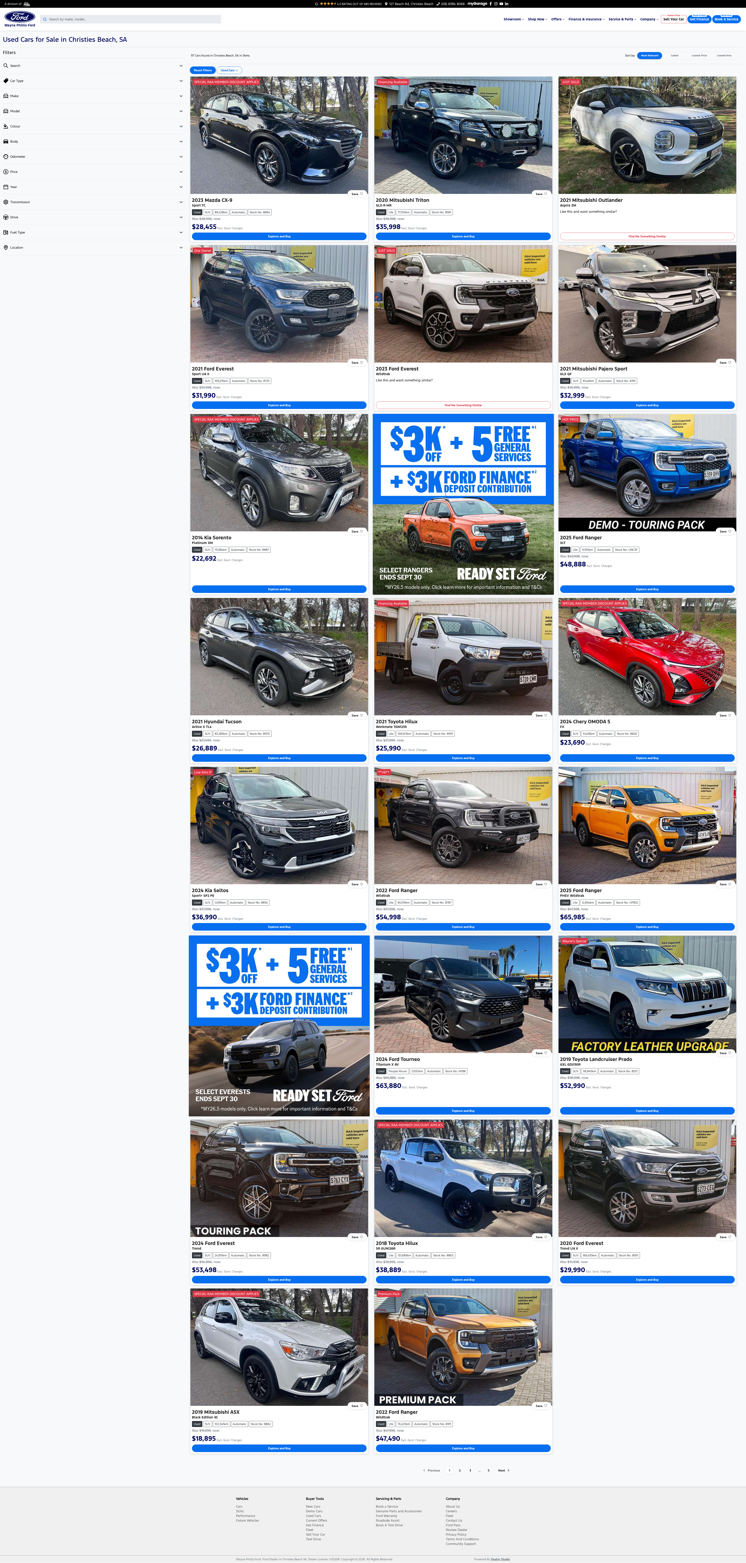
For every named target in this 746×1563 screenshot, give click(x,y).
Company (647, 19)
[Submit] (44, 19)
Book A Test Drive (389, 1525)
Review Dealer (456, 1530)
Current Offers (316, 1520)
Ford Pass (453, 1525)
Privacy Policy (456, 1534)
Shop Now (536, 19)
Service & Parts (621, 19)
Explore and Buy (279, 236)
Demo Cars (314, 1511)
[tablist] (687, 55)
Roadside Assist (387, 1520)
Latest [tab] (674, 55)
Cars (239, 1506)
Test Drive (313, 1539)
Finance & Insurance (585, 19)
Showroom (512, 19)
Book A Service (726, 19)
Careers (451, 1511)
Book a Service (387, 1506)
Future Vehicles (247, 1520)
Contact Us (454, 1520)
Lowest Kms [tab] (724, 55)
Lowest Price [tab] (699, 55)
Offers (556, 19)
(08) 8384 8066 (453, 4)
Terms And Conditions (462, 1539)
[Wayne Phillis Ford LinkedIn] (507, 4)
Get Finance (699, 19)
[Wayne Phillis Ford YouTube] (502, 4)
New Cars (313, 1506)
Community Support (461, 1544)
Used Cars (313, 1516)
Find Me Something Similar (647, 236)
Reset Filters (203, 70)
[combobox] (130, 19)
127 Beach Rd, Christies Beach (411, 4)
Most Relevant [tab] (649, 55)
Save (355, 194)
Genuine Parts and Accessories (399, 1511)
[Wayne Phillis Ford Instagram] (496, 4)
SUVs (240, 1511)
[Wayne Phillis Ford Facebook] (491, 4)
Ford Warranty (386, 1516)
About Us (453, 1506)
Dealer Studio (500, 1559)
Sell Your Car (673, 19)
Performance (245, 1516)
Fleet (309, 1530)
